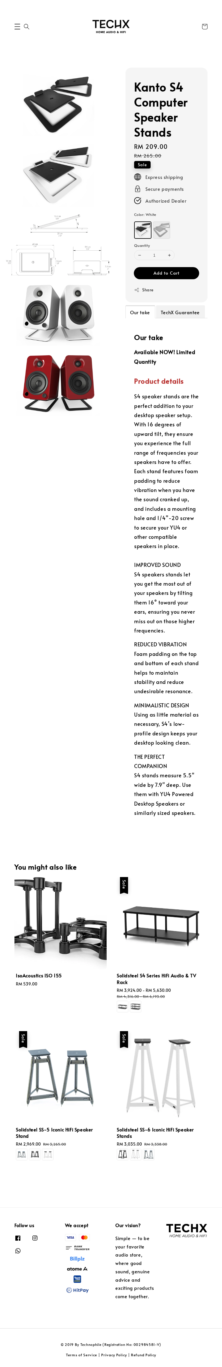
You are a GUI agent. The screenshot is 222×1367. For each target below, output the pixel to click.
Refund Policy (143, 1354)
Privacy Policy (114, 1354)
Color (145, 214)
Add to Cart (166, 273)
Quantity (142, 245)
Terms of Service (81, 1354)
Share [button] (147, 290)
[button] (17, 26)
